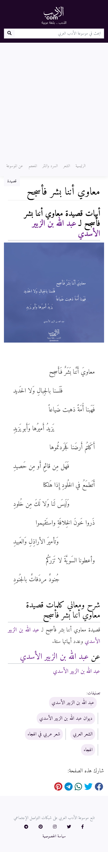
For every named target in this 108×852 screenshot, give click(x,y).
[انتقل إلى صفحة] (9, 34)
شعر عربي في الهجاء (44, 734)
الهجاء (88, 749)
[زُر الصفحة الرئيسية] (54, 15)
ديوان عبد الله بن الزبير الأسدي (66, 718)
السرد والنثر (50, 166)
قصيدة (12, 181)
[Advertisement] (54, 99)
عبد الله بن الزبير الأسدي (66, 228)
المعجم (33, 166)
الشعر (66, 166)
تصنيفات (94, 693)
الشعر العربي (83, 734)
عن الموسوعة (14, 166)
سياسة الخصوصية (54, 836)
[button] (82, 827)
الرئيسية (80, 166)
